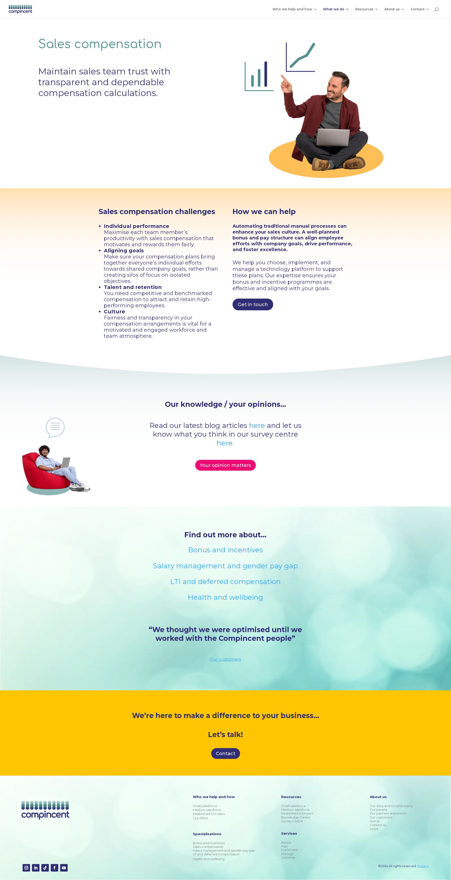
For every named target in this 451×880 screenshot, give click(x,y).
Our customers (381, 817)
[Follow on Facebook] (54, 868)
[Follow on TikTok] (45, 868)
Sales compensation (208, 847)
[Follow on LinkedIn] (35, 868)
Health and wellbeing (225, 597)
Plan (284, 846)
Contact (225, 753)
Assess (286, 842)
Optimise (288, 857)
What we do (333, 9)
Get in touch (253, 304)
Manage (287, 854)
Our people (378, 809)
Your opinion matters (225, 465)
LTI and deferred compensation (225, 581)
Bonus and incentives (225, 550)
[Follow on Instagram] (26, 868)
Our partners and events (388, 813)
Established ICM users (209, 814)
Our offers (200, 818)
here (257, 425)
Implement (289, 850)
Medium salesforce (207, 810)
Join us (375, 821)
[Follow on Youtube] (64, 868)
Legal (374, 828)
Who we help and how (292, 9)
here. (225, 443)
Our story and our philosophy (391, 806)
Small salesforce (205, 806)
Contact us (378, 825)
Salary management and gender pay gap (225, 565)
